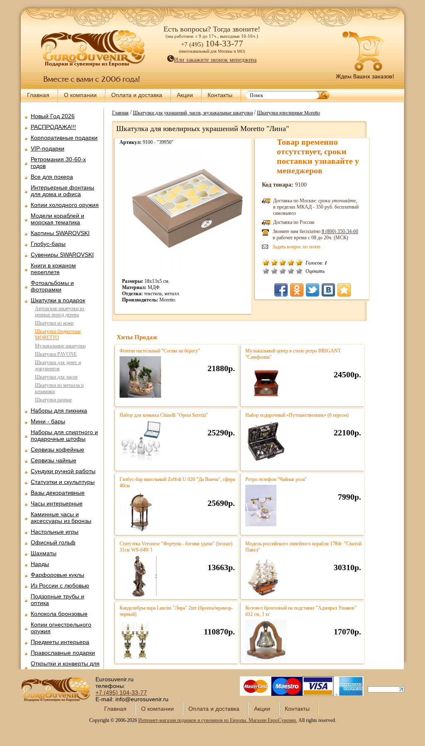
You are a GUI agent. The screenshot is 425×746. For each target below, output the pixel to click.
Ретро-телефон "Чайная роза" (276, 479)
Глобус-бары (48, 244)
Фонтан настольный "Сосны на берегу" (160, 351)
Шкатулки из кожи (54, 323)
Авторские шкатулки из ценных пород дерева (59, 312)
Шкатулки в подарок (58, 300)
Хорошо (291, 271)
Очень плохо (266, 271)
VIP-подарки (47, 148)
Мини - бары (48, 421)
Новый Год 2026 (53, 116)
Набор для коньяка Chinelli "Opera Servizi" (164, 415)
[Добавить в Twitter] (312, 289)
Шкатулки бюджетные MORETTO (58, 334)
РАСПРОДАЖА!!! (53, 127)
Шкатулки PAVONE (56, 354)
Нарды (40, 564)
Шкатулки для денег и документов (58, 366)
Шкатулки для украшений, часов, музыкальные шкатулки (193, 112)
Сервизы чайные (53, 460)
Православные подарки (63, 652)
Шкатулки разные (53, 400)
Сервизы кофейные (57, 449)
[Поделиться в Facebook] (281, 289)
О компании (80, 95)
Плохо (274, 271)
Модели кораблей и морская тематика (57, 219)
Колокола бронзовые (59, 613)
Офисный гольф (53, 542)
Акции (185, 95)
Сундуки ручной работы (63, 471)
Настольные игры (54, 531)
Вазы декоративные (58, 492)
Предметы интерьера (60, 642)
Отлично (299, 271)
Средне (282, 271)
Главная (38, 95)
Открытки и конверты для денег (65, 666)
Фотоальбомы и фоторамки (52, 286)
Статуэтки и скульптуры (63, 482)
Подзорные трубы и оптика (57, 599)
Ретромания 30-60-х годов (58, 162)
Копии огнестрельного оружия (61, 627)
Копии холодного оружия (65, 205)
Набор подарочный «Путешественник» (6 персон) (297, 415)
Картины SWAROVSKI (60, 233)
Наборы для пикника (59, 410)
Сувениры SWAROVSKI (62, 254)
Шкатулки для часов (56, 377)
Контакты (220, 95)
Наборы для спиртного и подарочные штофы (64, 435)
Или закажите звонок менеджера (215, 60)
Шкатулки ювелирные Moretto (288, 112)
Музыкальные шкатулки (60, 346)
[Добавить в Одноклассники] (296, 289)
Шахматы (43, 553)
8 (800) (340, 231)
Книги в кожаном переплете (53, 268)
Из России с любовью (60, 585)
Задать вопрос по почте (296, 247)
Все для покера (52, 176)
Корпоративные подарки (64, 137)
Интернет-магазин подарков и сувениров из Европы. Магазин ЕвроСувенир (217, 720)
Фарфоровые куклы (57, 574)
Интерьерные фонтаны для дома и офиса (62, 190)
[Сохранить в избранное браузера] (344, 289)
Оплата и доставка (136, 95)
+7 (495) (121, 692)
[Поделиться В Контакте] (328, 289)
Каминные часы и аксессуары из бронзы (61, 517)
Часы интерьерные (57, 503)
